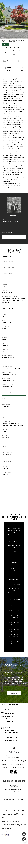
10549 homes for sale (14, 610)
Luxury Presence (14, 791)
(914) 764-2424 (8, 722)
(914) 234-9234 (8, 718)
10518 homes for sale (14, 615)
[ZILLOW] (23, 781)
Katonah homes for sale (14, 534)
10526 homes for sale (14, 620)
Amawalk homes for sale (14, 592)
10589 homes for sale (14, 643)
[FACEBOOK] (4, 781)
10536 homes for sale (14, 612)
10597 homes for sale (14, 622)
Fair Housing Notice (6, 756)
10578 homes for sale (14, 631)
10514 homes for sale (14, 629)
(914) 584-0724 (6, 227)
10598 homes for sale (14, 646)
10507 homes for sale (14, 605)
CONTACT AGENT (14, 237)
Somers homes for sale (14, 582)
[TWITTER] (19, 781)
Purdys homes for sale (14, 579)
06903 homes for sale (14, 641)
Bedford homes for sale (14, 528)
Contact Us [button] (14, 693)
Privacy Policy (20, 799)
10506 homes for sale (14, 608)
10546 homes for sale (14, 639)
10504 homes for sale (14, 624)
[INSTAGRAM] (8, 781)
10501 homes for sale (14, 636)
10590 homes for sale (14, 634)
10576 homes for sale (14, 617)
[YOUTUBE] (16, 781)
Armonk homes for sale (14, 577)
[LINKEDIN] (12, 781)
